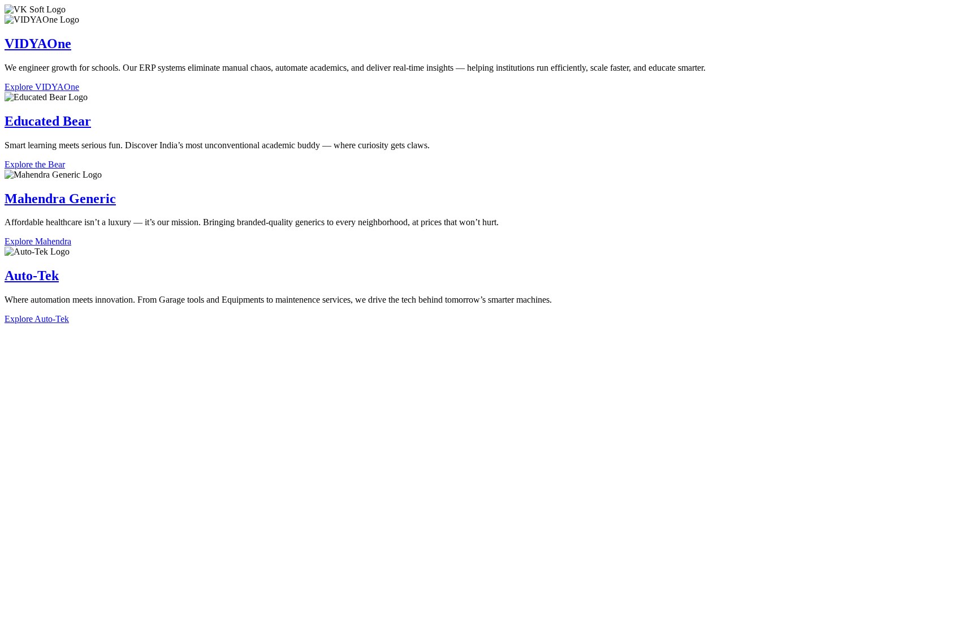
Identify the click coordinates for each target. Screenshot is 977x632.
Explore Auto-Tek (37, 319)
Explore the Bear (35, 164)
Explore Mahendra (38, 241)
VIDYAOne (38, 43)
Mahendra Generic (60, 198)
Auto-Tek (32, 275)
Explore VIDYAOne (42, 87)
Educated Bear (48, 121)
